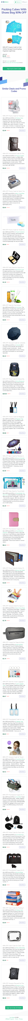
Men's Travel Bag (20, 193)
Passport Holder (20, 155)
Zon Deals (12, 1017)
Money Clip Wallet (20, 570)
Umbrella (18, 345)
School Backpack (20, 381)
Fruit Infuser (19, 307)
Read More (22, 130)
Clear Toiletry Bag (20, 947)
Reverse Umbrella (20, 458)
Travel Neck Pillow (20, 759)
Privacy (21, 1019)
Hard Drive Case (20, 269)
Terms (16, 1019)
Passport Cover (20, 985)
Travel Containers (20, 232)
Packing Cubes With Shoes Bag (12, 62)
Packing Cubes (19, 118)
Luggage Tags (19, 721)
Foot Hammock (19, 834)
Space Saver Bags (20, 608)
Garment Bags (19, 872)
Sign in (25, 2)
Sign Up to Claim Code (14, 68)
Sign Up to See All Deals (14, 1008)
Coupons (8, 61)
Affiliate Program (9, 1019)
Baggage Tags (19, 419)
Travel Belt (18, 797)
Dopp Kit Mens (19, 644)
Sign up (18, 2)
